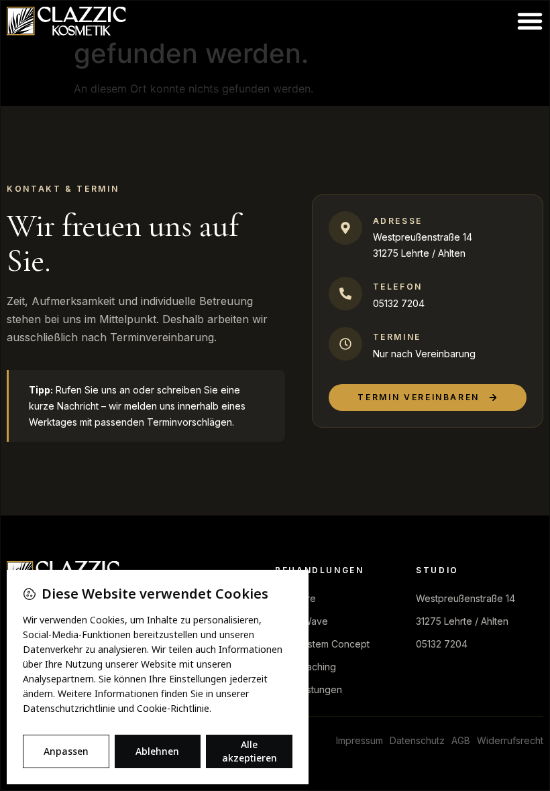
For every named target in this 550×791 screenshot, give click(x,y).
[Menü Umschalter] (529, 20)
